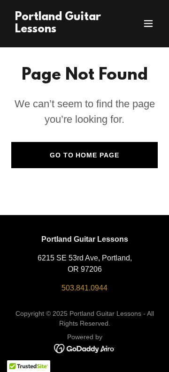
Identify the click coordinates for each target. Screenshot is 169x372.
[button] (148, 23)
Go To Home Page (85, 155)
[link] (62, 30)
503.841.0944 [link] (84, 288)
